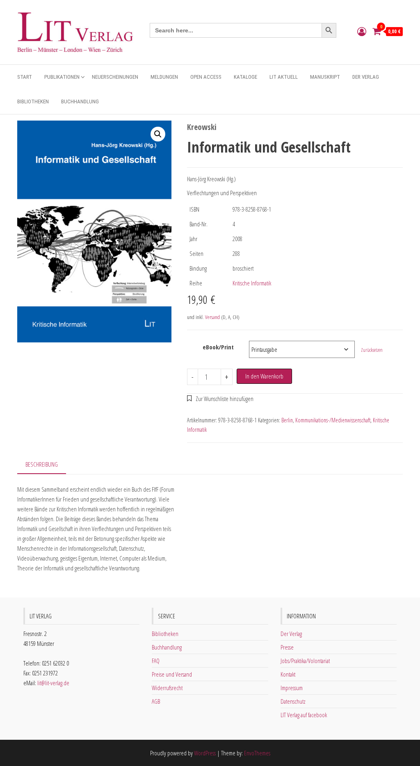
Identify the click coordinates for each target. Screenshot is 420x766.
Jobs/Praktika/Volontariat (305, 661)
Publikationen (62, 77)
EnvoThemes (257, 753)
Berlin (287, 420)
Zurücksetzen (372, 350)
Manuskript (325, 77)
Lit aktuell (283, 77)
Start (24, 77)
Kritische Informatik (252, 283)
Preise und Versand (172, 674)
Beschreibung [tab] (41, 464)
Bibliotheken (33, 101)
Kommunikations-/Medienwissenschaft (332, 420)
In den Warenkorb (264, 376)
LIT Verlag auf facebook (304, 715)
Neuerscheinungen (115, 77)
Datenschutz (293, 701)
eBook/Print (218, 347)
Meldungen (164, 77)
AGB (156, 701)
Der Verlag (365, 77)
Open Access (205, 77)
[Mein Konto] (361, 31)
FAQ (156, 661)
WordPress (205, 753)
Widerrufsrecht (167, 688)
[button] (158, 134)
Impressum (292, 688)
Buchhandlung (80, 101)
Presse (287, 647)
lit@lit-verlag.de (53, 683)
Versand (212, 317)
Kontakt (288, 674)
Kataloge (245, 77)
